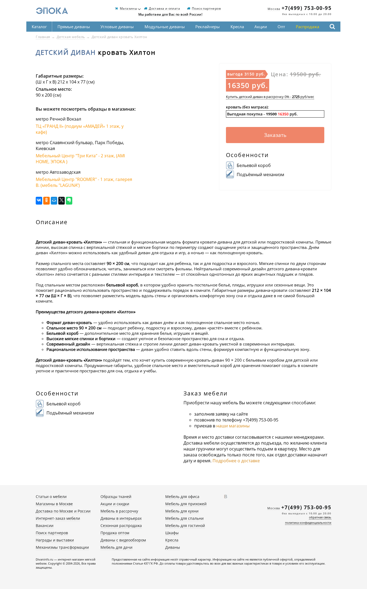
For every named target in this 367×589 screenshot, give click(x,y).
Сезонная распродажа (121, 525)
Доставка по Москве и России (63, 511)
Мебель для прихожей (186, 503)
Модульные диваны (165, 26)
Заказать (275, 135)
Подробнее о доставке (236, 461)
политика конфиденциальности (308, 523)
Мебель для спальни (184, 518)
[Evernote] (69, 201)
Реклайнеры (207, 26)
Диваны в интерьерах (121, 518)
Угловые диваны (117, 26)
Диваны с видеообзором (123, 540)
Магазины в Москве (54, 503)
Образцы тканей (115, 496)
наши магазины (233, 426)
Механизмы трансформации (62, 547)
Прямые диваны (73, 26)
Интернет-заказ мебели (58, 518)
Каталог (39, 26)
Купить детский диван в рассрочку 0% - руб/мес (270, 96)
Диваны (172, 547)
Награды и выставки (55, 540)
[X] (61, 201)
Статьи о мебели (51, 496)
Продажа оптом (114, 532)
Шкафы (172, 532)
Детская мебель (71, 36)
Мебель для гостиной (185, 525)
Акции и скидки (114, 503)
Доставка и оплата (164, 9)
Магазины (128, 9)
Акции (260, 26)
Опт (281, 26)
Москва (274, 9)
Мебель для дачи (116, 547)
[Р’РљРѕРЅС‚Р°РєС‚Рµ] (39, 201)
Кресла (237, 26)
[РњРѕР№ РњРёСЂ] (54, 201)
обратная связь (320, 517)
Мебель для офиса (182, 496)
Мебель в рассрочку (119, 511)
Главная (43, 36)
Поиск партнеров (206, 9)
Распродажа (307, 26)
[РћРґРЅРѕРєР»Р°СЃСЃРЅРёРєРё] (46, 201)
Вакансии (44, 525)
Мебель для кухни (182, 511)
